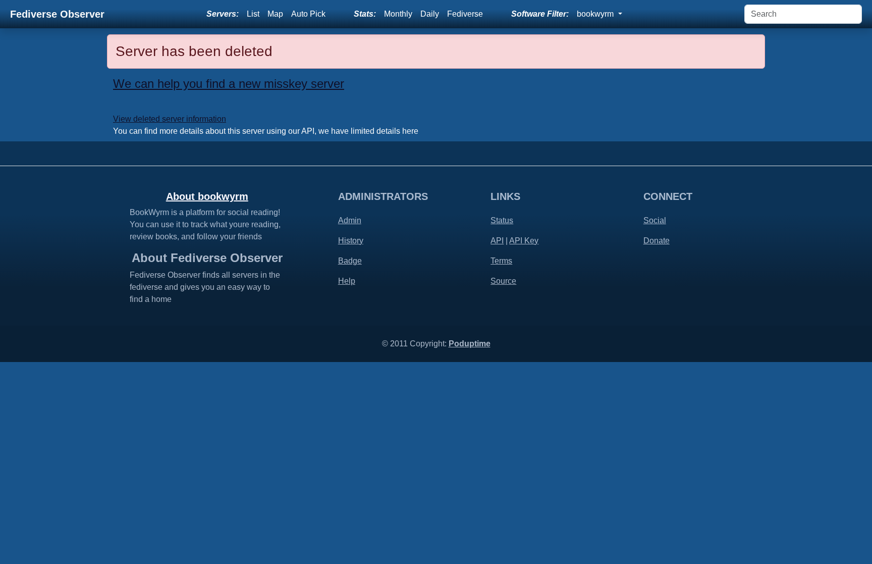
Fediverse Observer (57, 14)
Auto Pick (308, 14)
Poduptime (469, 343)
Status (501, 220)
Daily (429, 14)
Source (503, 281)
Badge (350, 261)
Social (654, 220)
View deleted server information (169, 119)
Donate (656, 240)
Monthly (398, 14)
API (497, 240)
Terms (501, 261)
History (350, 240)
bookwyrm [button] (596, 14)
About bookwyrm (207, 196)
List (253, 14)
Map (275, 14)
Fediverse (465, 14)
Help (346, 281)
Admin (349, 220)
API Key (523, 240)
